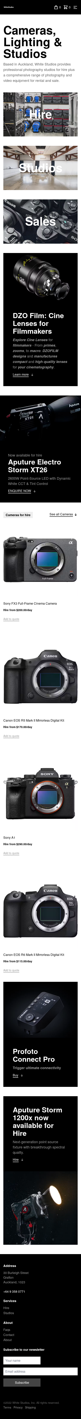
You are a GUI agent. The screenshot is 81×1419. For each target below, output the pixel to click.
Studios (8, 1313)
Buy (15, 1075)
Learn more (21, 374)
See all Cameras (61, 514)
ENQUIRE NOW (19, 490)
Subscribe (22, 1382)
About (7, 1340)
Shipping (30, 1407)
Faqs (6, 1329)
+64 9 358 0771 (14, 1291)
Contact (8, 1334)
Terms (7, 1407)
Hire (16, 1159)
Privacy (18, 1407)
